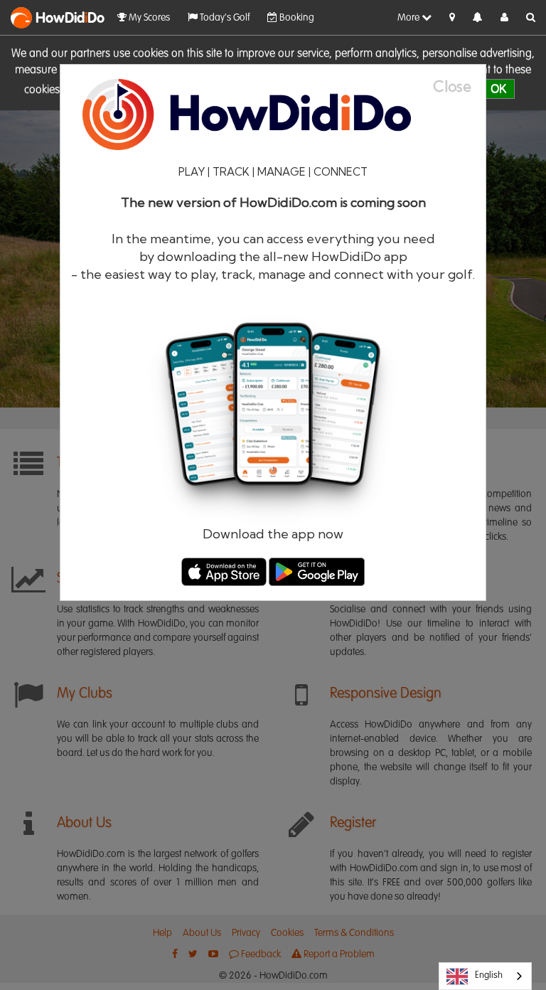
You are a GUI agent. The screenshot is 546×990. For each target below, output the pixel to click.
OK (499, 88)
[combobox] (485, 976)
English (489, 975)
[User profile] (504, 18)
